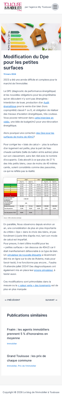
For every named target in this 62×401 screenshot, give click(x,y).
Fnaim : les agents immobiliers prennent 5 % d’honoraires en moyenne (28, 334)
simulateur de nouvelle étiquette (24, 255)
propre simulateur (43, 270)
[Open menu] (55, 6)
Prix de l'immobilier (27, 366)
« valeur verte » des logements (34, 285)
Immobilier (12, 343)
